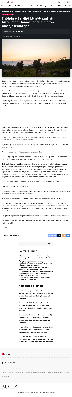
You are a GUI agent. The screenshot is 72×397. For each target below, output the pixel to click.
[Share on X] (16, 31)
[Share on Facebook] (13, 31)
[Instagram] (8, 363)
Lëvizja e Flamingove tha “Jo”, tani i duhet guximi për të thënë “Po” (34, 278)
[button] (3, 2)
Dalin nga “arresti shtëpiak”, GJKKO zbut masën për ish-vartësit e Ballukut (34, 268)
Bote (12, 14)
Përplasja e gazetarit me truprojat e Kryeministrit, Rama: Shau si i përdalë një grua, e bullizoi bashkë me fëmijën (35, 264)
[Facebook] (2, 363)
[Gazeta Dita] (9, 2)
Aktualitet (6, 14)
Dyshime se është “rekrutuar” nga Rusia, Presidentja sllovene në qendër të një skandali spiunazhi (35, 258)
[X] (5, 363)
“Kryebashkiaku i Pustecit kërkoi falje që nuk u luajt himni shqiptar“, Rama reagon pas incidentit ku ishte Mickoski (36, 273)
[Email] (19, 31)
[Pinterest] (11, 363)
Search (49, 243)
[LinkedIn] (14, 363)
